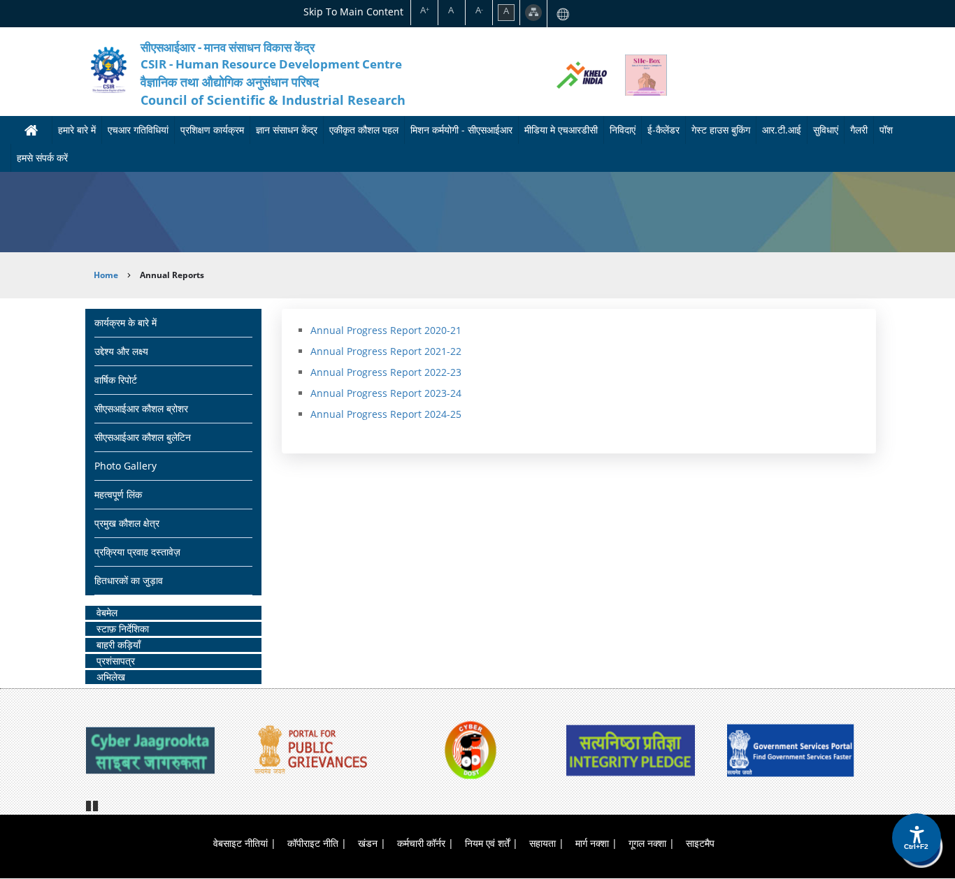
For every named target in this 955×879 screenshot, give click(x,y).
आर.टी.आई (781, 129)
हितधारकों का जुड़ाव (128, 580)
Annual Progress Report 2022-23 (385, 372)
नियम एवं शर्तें (487, 843)
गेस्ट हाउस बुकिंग (720, 129)
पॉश (886, 129)
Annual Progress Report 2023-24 (385, 393)
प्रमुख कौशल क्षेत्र (126, 523)
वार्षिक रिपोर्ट (115, 379)
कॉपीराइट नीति (312, 843)
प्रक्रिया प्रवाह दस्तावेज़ (137, 551)
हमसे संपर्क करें (42, 157)
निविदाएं (623, 129)
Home (106, 275)
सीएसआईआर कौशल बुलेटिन (142, 437)
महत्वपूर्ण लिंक (118, 494)
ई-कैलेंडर (663, 129)
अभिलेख (110, 676)
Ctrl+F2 (916, 846)
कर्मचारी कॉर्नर (421, 843)
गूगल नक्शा (647, 843)
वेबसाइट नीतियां (240, 843)
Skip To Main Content (353, 11)
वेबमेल (106, 612)
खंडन (368, 843)
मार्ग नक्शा (592, 843)
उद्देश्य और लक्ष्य (121, 351)
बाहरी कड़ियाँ (118, 644)
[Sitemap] (533, 12)
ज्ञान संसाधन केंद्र (286, 129)
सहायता (542, 843)
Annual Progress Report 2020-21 (385, 330)
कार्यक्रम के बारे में (125, 322)
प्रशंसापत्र (115, 660)
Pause (93, 804)
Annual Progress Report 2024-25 (385, 414)
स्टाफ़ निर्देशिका (122, 628)
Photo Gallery (125, 465)
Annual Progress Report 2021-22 (385, 351)
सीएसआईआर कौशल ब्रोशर (141, 408)
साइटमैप (700, 843)
